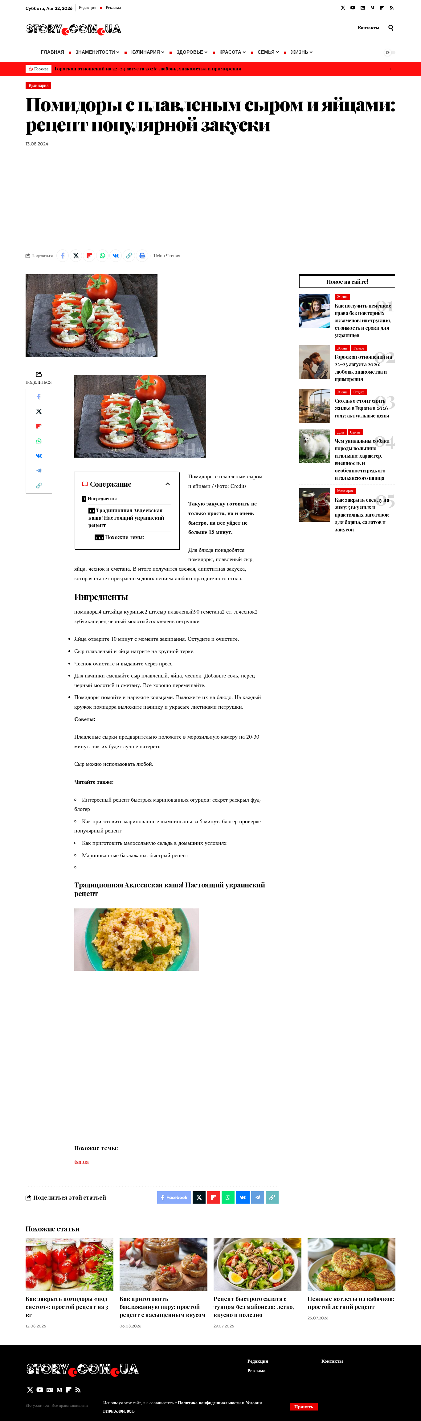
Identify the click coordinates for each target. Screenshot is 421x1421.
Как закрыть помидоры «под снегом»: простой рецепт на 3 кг (67, 1306)
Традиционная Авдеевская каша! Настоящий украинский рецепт (126, 517)
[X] (343, 8)
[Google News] (363, 8)
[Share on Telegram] (38, 470)
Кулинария (38, 85)
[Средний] (372, 8)
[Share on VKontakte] (115, 255)
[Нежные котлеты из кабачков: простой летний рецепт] (351, 1264)
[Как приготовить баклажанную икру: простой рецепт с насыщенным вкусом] (163, 1264)
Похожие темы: (124, 537)
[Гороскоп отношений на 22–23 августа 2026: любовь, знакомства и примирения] (314, 362)
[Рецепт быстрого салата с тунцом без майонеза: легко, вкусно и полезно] (257, 1264)
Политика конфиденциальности (210, 1402)
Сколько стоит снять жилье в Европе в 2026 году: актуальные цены (362, 408)
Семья (355, 432)
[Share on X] (76, 255)
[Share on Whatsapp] (102, 255)
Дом (340, 432)
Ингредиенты (102, 498)
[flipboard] (382, 8)
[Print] (142, 255)
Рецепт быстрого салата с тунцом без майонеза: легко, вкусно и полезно (254, 1306)
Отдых (359, 392)
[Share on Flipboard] (89, 255)
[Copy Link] (129, 255)
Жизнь (342, 297)
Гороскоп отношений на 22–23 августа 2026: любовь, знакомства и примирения (148, 68)
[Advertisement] (210, 198)
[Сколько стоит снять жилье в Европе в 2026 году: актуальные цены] (314, 406)
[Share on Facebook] (62, 255)
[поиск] (391, 28)
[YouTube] (353, 8)
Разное (359, 348)
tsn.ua (81, 1162)
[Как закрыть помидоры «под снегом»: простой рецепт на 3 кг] (69, 1264)
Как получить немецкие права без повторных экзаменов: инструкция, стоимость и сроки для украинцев (363, 320)
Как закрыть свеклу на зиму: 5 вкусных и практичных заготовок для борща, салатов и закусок (362, 515)
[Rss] (391, 8)
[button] (389, 69)
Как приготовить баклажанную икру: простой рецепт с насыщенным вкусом (163, 1306)
